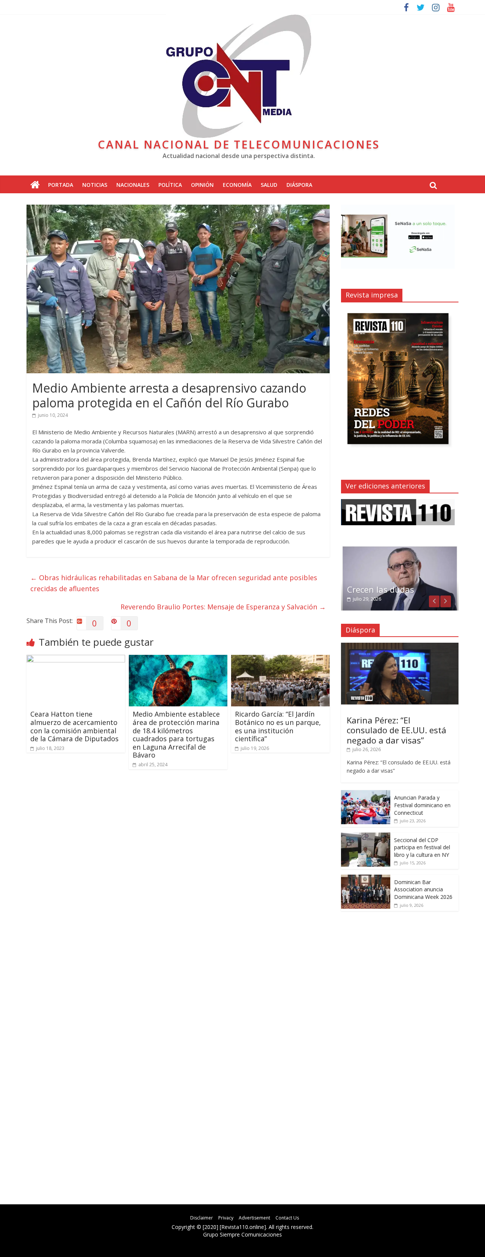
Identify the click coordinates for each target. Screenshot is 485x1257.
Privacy (225, 1218)
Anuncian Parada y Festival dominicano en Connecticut (422, 805)
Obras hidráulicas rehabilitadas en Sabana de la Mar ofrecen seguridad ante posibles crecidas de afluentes (173, 583)
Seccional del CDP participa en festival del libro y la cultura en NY (422, 847)
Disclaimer (201, 1218)
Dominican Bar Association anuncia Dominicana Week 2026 (423, 889)
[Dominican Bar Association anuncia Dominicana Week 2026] (365, 878)
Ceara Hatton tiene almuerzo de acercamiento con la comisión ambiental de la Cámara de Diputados (74, 726)
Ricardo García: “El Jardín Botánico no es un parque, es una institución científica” (278, 726)
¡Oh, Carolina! (374, 589)
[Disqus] (178, 883)
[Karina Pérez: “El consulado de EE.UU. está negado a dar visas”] (399, 646)
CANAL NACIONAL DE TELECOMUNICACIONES (239, 144)
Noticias (94, 184)
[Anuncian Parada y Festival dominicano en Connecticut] (365, 794)
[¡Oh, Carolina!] (399, 549)
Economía (237, 184)
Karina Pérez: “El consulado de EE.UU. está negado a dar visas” (396, 730)
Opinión (202, 184)
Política (170, 184)
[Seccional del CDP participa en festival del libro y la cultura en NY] (365, 836)
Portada (60, 184)
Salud (269, 184)
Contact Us (287, 1218)
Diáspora (299, 184)
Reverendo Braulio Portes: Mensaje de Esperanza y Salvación (223, 606)
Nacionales (132, 184)
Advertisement (254, 1218)
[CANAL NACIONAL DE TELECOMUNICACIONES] (35, 185)
